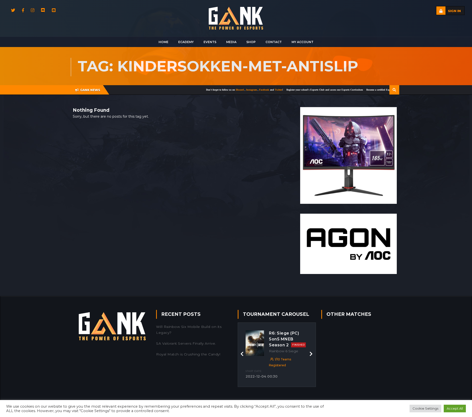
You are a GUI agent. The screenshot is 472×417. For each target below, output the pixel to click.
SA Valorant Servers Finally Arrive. (186, 343)
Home (163, 42)
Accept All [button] (455, 408)
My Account (302, 42)
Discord (225, 89)
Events (210, 42)
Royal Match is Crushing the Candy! (188, 354)
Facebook (249, 89)
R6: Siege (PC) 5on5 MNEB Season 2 (287, 339)
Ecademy (186, 42)
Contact (274, 42)
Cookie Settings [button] (425, 408)
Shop (251, 42)
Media (231, 42)
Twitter (263, 89)
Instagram (236, 89)
